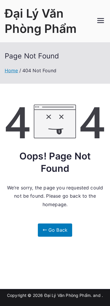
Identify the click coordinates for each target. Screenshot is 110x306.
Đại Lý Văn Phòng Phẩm (67, 295)
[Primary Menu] (100, 21)
